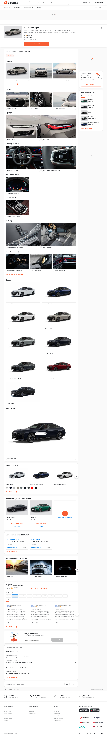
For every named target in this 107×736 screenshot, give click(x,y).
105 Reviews (30, 35)
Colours (21, 51)
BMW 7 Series (11, 517)
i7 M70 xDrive (35, 539)
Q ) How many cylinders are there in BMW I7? (18, 673)
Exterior (8, 51)
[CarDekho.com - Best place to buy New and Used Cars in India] (11, 2)
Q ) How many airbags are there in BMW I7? (17, 657)
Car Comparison (65, 517)
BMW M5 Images (41, 523)
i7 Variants (12, 551)
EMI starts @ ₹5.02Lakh (30, 40)
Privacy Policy (7, 715)
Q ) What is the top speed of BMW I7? (16, 667)
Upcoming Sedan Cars (61, 576)
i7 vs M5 (41, 526)
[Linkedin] (102, 733)
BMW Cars (88, 128)
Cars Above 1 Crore (36, 576)
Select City (98, 7)
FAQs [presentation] (18, 651)
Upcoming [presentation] (90, 95)
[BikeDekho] (84, 718)
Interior (14, 51)
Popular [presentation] (83, 95)
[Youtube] (94, 733)
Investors (6, 720)
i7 (4, 22)
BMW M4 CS (91, 111)
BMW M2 (90, 116)
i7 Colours (12, 491)
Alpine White (9, 484)
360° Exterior (9, 55)
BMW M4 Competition (93, 122)
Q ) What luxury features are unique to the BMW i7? (20, 662)
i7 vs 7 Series (17, 526)
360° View (27, 51)
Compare (25, 547)
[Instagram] (98, 733)
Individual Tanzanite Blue (36, 484)
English (84, 2)
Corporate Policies (8, 718)
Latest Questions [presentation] (10, 651)
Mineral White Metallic (60, 484)
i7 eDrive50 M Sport (13, 539)
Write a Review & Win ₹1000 (39, 588)
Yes (67, 684)
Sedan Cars (10, 576)
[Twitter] (90, 733)
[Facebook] (87, 733)
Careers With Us (7, 711)
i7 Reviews (12, 626)
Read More (73, 32)
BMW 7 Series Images (17, 523)
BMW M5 (33, 517)
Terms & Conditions (8, 713)
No (73, 684)
